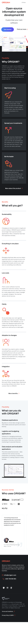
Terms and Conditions (7, 611)
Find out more (21, 29)
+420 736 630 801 (10, 579)
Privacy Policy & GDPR (8, 615)
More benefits (13, 393)
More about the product (13, 188)
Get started (7, 29)
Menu (24, 2)
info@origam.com (10, 575)
